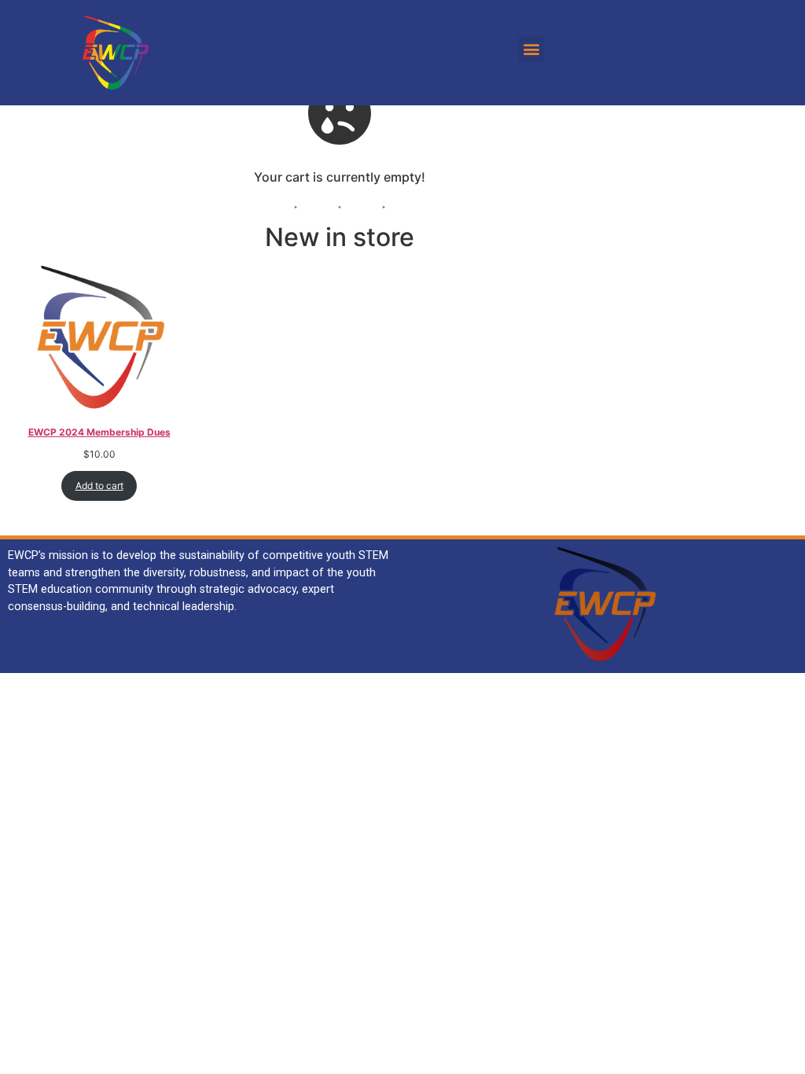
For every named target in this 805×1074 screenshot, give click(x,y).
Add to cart (99, 485)
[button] (531, 49)
